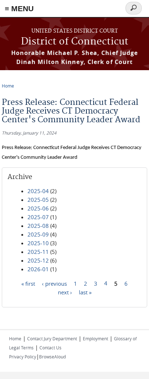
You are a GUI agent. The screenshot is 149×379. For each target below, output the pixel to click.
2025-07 (38, 217)
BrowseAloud (52, 356)
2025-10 (38, 243)
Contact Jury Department (52, 338)
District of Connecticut (74, 42)
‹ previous (54, 283)
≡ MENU (19, 8)
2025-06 (38, 208)
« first (28, 283)
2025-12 (38, 260)
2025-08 (38, 225)
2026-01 (38, 269)
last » (85, 291)
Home (8, 86)
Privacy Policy (22, 356)
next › (65, 291)
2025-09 (38, 234)
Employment (95, 338)
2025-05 (38, 199)
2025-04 (38, 191)
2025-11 (38, 251)
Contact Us (50, 347)
